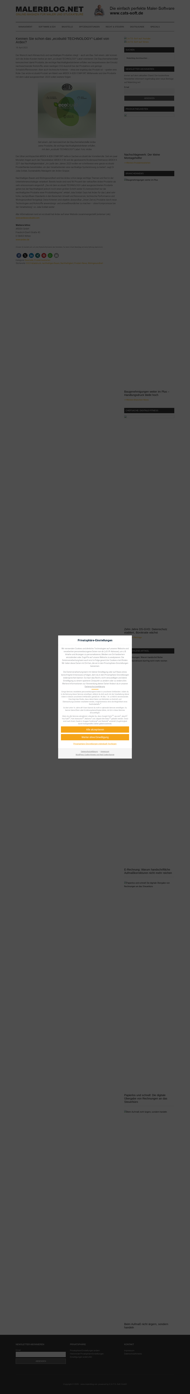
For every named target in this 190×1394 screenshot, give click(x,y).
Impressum (105, 752)
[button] (95, 737)
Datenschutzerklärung (95, 686)
